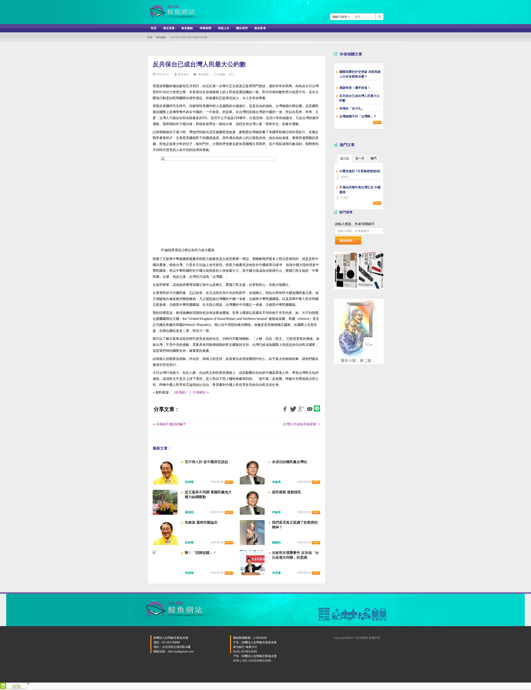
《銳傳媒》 (180, 392)
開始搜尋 (346, 240)
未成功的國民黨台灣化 (289, 462)
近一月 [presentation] (360, 158)
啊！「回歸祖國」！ (201, 553)
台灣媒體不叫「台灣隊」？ (358, 116)
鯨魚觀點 (161, 37)
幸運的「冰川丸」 (351, 108)
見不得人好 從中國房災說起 (206, 462)
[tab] (344, 158)
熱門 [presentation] (373, 158)
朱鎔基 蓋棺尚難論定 (201, 522)
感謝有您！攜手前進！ (354, 87)
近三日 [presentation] (344, 158)
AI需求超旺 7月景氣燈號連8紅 (360, 171)
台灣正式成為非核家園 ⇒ (301, 424)
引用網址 (199, 392)
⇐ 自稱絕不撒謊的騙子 (169, 424)
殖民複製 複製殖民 (286, 492)
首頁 (149, 37)
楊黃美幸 (183, 74)
